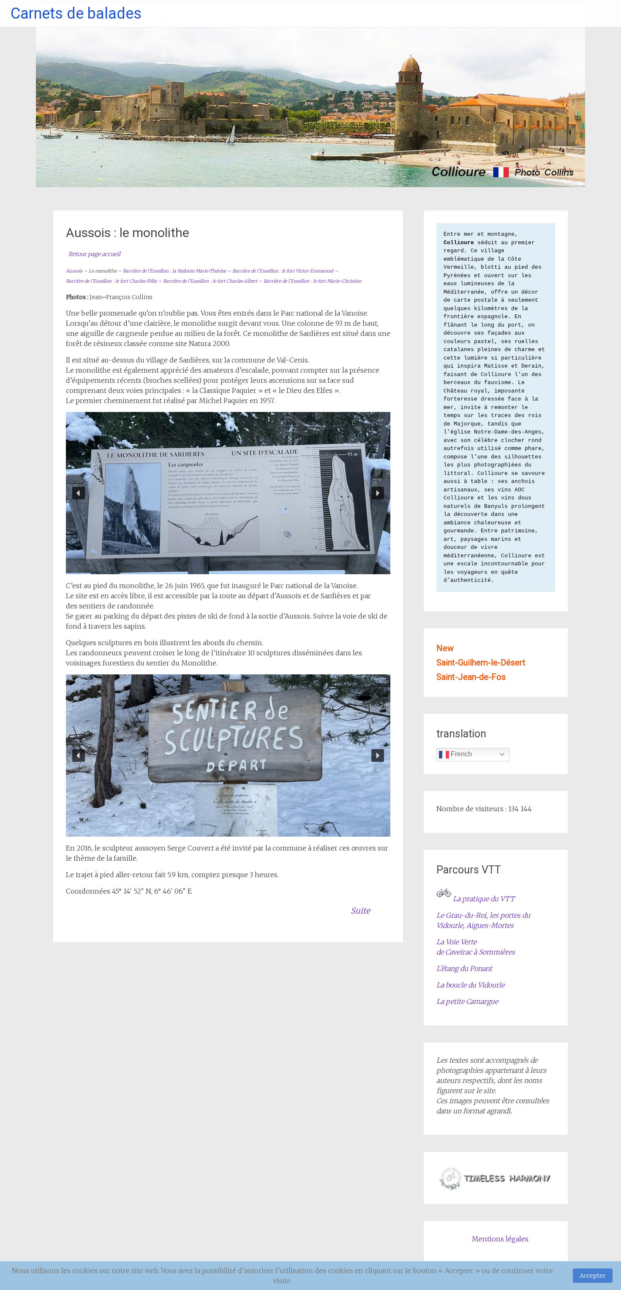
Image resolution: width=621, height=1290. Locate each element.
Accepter (593, 1275)
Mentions (470, 1239)
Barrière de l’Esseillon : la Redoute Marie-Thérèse (174, 271)
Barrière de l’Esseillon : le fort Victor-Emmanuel (282, 271)
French (460, 754)
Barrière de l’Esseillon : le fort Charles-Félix (111, 281)
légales (516, 1239)
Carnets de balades (76, 13)
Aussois (74, 271)
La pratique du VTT (484, 899)
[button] (78, 493)
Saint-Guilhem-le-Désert (481, 662)
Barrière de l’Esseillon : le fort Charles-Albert (210, 281)
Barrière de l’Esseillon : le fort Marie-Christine (312, 281)
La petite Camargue (467, 1001)
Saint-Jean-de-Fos (471, 677)
